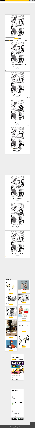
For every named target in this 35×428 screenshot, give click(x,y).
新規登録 (31, 0)
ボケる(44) (11, 337)
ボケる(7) (16, 38)
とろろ (13, 403)
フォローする (14, 416)
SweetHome (14, 411)
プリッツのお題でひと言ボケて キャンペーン (16, 377)
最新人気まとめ (14, 427)
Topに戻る (32, 423)
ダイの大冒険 (7, 303)
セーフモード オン (14, 359)
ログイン (33, 0)
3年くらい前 (28, 97)
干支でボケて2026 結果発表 (15, 379)
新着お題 (18, 427)
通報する (19, 38)
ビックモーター (7, 70)
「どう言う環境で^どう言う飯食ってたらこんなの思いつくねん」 (18, 398)
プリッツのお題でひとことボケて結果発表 (16, 376)
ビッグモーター (12, 70)
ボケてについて (23, 427)
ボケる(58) (11, 293)
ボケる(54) (24, 292)
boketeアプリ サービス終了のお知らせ (16, 375)
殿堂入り (9, 427)
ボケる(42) (24, 331)
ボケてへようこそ (21, 359)
